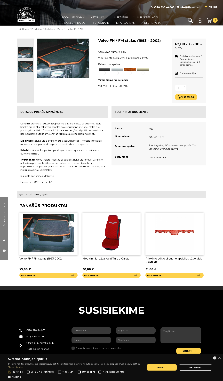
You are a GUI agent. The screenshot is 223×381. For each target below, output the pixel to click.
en (210, 7)
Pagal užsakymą (73, 17)
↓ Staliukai (98, 17)
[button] (104, 71)
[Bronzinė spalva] (143, 69)
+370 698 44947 (164, 7)
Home (25, 29)
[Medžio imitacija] (130, 69)
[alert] (111, 367)
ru (215, 7)
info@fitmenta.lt (190, 7)
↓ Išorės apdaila (73, 22)
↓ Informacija (150, 22)
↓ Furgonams (100, 22)
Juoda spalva (156, 145)
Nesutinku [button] (195, 367)
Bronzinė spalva (169, 148)
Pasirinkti (28, 275)
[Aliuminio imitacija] (117, 69)
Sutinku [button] (161, 367)
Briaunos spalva (109, 64)
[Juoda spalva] (104, 69)
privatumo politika (111, 348)
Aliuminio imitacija (175, 145)
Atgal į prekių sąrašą (36, 194)
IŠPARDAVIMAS (125, 22)
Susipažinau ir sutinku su (98, 348)
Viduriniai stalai (157, 157)
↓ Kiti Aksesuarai (146, 17)
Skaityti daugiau (15, 367)
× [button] (219, 358)
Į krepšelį (188, 97)
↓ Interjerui (120, 17)
